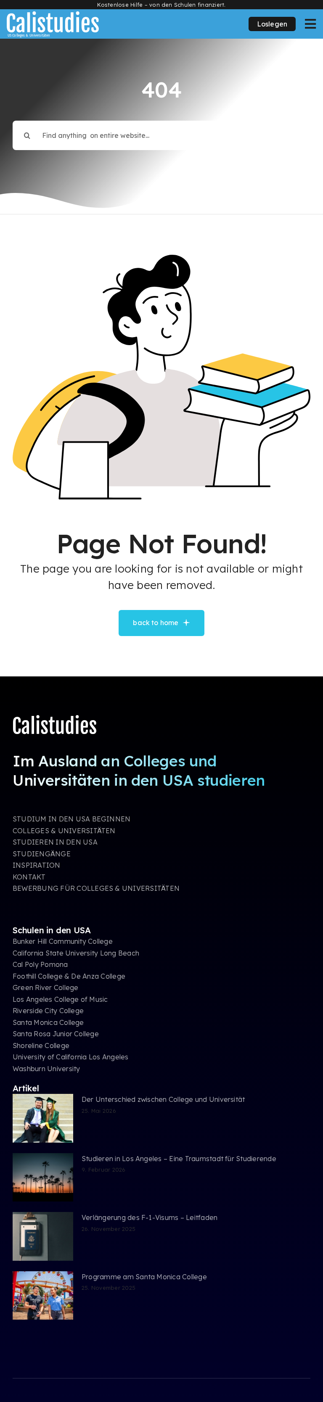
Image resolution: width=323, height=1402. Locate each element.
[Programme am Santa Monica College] (43, 1295)
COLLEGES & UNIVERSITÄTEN (64, 830)
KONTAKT (29, 877)
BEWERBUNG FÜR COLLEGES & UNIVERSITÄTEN (96, 888)
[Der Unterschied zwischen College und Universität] (43, 1118)
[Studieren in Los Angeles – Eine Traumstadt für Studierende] (43, 1177)
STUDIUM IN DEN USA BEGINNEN (71, 819)
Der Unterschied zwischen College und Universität (163, 1099)
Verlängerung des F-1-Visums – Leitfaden (149, 1217)
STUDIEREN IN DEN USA (55, 842)
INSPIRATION (37, 865)
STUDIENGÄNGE (42, 854)
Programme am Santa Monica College (144, 1277)
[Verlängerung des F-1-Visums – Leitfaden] (43, 1236)
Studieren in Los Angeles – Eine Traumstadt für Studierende (179, 1158)
